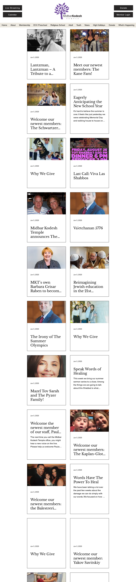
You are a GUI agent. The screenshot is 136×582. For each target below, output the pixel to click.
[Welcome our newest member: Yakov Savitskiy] (89, 529)
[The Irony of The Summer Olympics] (46, 312)
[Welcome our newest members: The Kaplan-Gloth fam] (89, 421)
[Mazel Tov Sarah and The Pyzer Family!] (46, 366)
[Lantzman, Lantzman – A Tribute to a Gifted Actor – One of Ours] (46, 40)
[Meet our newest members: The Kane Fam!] (89, 40)
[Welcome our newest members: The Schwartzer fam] (46, 95)
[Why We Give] (46, 149)
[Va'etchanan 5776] (89, 203)
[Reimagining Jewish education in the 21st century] (89, 258)
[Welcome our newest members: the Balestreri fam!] (46, 475)
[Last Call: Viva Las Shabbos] (89, 149)
